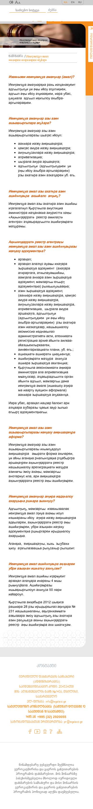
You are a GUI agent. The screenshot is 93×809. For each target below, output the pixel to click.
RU (80, 2)
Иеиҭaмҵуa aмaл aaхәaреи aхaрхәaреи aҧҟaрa (29, 58)
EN (72, 2)
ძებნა (52, 10)
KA (65, 2)
